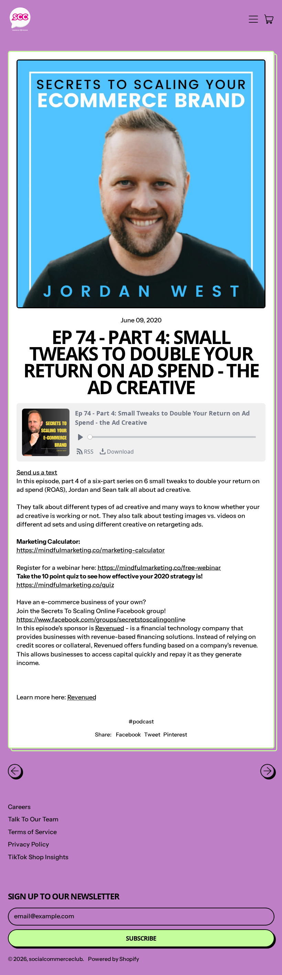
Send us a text (37, 472)
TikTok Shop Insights (38, 857)
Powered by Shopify (113, 958)
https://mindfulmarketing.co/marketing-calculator (91, 550)
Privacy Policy (28, 844)
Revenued (109, 628)
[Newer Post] (267, 771)
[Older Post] (15, 771)
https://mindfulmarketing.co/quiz (65, 585)
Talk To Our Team (33, 819)
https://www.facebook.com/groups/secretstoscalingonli (97, 619)
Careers (19, 807)
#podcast (141, 721)
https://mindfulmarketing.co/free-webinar (159, 568)
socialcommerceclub (56, 958)
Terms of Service (32, 832)
